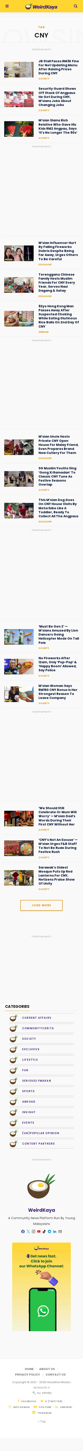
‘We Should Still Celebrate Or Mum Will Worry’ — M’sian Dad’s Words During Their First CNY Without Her (58, 816)
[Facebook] (23, 1231)
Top (43, 1421)
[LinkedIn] (54, 1231)
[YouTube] (39, 1231)
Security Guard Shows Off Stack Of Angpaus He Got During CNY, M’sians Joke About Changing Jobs (57, 97)
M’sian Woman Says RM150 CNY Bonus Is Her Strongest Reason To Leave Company (58, 692)
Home (29, 1369)
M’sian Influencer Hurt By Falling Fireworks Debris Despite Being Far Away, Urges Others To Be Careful (58, 251)
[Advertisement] (41, 191)
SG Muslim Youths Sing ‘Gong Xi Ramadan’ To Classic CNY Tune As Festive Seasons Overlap (57, 476)
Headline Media (58, 1382)
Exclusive (45, 264)
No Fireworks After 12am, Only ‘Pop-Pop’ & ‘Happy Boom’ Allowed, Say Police (58, 664)
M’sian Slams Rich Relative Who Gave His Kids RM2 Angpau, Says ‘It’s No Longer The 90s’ (58, 126)
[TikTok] (44, 1231)
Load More (41, 905)
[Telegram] (49, 1231)
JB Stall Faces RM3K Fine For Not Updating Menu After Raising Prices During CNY (59, 67)
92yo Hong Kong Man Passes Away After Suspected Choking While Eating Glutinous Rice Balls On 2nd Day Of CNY (59, 316)
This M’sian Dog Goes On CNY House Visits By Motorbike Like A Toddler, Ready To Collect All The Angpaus (58, 508)
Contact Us (56, 1374)
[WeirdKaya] (41, 6)
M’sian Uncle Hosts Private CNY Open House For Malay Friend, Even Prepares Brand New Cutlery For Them (59, 444)
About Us (47, 1369)
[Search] (75, 6)
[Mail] (60, 1231)
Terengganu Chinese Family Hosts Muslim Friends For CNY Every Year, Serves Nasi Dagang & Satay (57, 282)
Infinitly (46, 1393)
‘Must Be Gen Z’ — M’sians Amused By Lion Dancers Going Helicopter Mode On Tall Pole (59, 634)
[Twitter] (28, 1231)
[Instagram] (33, 1231)
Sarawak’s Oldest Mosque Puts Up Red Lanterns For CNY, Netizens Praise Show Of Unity (57, 875)
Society (44, 78)
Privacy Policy (27, 1374)
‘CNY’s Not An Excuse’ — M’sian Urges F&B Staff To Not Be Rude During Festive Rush (58, 846)
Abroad (44, 332)
